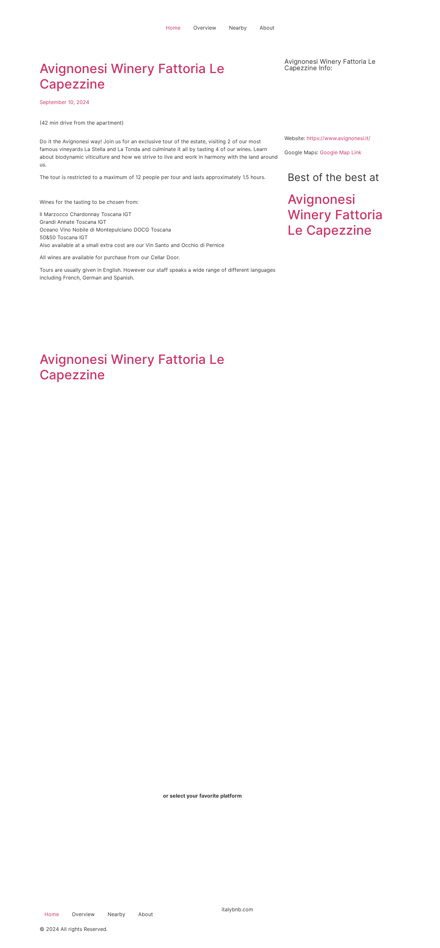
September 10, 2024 (64, 102)
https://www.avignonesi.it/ (338, 138)
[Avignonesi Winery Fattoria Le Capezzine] (308, 264)
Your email (56, 869)
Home (173, 27)
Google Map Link (340, 152)
